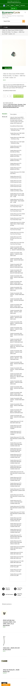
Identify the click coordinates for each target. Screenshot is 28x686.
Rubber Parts (17, 105)
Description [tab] (4, 113)
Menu (6, 27)
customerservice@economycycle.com (14, 2)
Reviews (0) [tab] (4, 116)
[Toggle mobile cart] (25, 12)
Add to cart (18, 96)
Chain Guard (11, 104)
